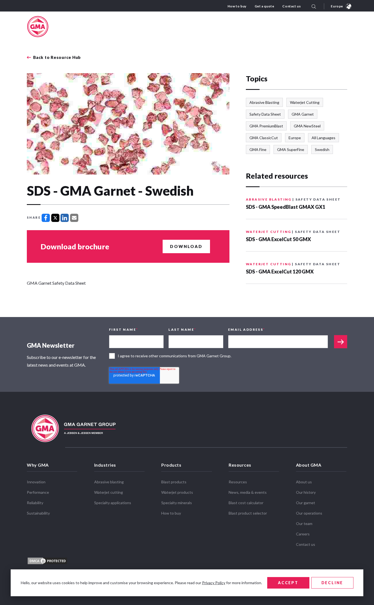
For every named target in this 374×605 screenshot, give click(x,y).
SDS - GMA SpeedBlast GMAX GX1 (285, 207)
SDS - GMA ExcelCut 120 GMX (280, 272)
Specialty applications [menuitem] (112, 502)
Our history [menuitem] (306, 492)
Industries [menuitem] (105, 464)
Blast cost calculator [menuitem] (246, 502)
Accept (288, 582)
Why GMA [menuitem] (38, 464)
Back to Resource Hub (57, 57)
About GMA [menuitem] (308, 464)
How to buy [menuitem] (237, 6)
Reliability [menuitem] (35, 502)
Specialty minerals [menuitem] (176, 502)
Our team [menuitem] (304, 523)
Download (186, 246)
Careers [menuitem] (303, 534)
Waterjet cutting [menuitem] (108, 492)
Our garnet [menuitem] (305, 502)
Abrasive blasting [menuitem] (109, 482)
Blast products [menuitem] (173, 482)
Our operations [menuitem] (309, 513)
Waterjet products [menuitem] (177, 492)
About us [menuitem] (304, 482)
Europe (337, 6)
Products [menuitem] (171, 464)
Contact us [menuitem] (291, 6)
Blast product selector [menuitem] (248, 513)
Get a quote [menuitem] (264, 6)
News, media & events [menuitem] (248, 492)
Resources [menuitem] (240, 464)
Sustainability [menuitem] (38, 513)
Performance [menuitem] (38, 492)
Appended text (340, 341)
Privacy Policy (213, 582)
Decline (332, 582)
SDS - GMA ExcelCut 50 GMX (278, 239)
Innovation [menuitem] (36, 482)
